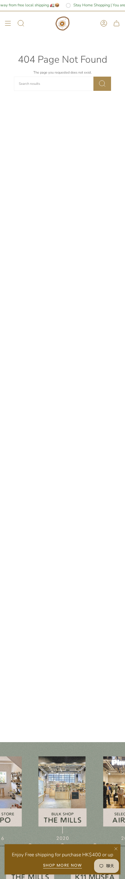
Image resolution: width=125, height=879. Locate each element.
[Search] (102, 84)
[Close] (116, 849)
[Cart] (116, 23)
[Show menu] (8, 23)
